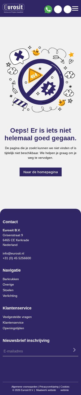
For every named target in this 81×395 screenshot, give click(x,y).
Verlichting (10, 295)
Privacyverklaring (48, 386)
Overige (8, 284)
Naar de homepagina (40, 172)
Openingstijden (13, 328)
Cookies (65, 386)
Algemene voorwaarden (24, 386)
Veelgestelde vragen (17, 317)
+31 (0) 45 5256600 (17, 258)
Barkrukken (11, 279)
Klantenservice (13, 322)
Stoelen (8, 290)
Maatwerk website (46, 390)
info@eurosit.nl (13, 253)
